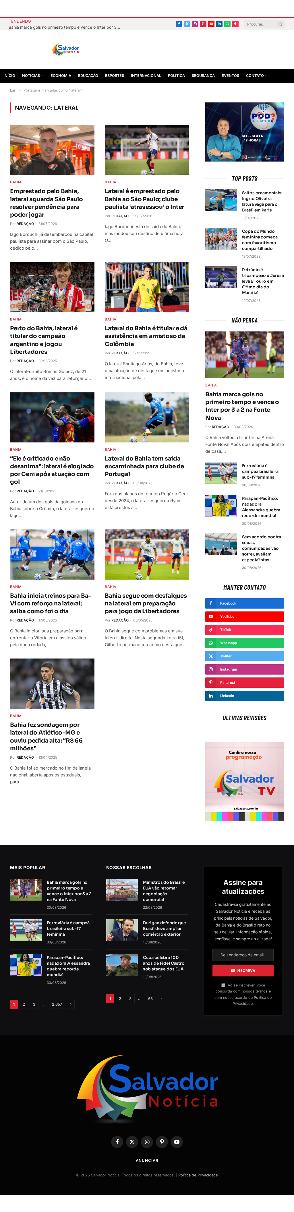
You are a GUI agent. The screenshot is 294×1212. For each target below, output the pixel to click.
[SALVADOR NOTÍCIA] (79, 50)
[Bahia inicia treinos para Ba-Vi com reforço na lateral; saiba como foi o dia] (52, 554)
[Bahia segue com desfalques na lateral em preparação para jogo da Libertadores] (147, 554)
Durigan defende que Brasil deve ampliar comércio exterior (164, 928)
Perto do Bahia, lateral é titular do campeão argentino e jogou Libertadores (44, 340)
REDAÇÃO (25, 224)
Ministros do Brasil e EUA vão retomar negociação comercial (164, 891)
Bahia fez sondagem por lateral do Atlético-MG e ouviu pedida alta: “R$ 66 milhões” (46, 736)
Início (9, 75)
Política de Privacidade (198, 1175)
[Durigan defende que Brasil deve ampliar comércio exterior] (122, 930)
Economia (61, 75)
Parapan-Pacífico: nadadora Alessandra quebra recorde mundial (261, 507)
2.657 (57, 1004)
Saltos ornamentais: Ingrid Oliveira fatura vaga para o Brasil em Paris (262, 201)
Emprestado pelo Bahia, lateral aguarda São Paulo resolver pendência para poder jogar (46, 203)
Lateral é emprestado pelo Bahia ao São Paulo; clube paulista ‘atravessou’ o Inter (144, 199)
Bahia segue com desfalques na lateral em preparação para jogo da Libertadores (146, 603)
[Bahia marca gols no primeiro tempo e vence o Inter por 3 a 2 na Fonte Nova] (244, 354)
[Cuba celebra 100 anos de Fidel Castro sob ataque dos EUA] (122, 965)
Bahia (16, 182)
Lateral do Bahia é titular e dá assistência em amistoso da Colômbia (146, 336)
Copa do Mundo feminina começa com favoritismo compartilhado (260, 240)
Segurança (203, 75)
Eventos (230, 75)
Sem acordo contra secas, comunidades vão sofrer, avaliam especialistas (261, 548)
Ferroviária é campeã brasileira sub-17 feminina (260, 471)
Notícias (31, 75)
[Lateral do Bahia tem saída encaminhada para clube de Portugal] (147, 417)
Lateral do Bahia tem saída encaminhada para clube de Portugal (144, 466)
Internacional (146, 75)
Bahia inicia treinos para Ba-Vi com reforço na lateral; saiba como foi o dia (50, 603)
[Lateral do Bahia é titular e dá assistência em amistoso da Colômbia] (147, 287)
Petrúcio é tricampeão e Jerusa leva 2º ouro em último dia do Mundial (263, 281)
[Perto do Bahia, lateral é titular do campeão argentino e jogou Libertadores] (52, 287)
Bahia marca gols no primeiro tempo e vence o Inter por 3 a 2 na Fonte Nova (66, 27)
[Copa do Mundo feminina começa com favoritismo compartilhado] (221, 239)
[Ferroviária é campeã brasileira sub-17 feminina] (221, 473)
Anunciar (147, 1160)
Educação (88, 75)
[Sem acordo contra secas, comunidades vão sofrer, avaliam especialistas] (221, 544)
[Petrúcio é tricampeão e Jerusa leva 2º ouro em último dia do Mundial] (221, 277)
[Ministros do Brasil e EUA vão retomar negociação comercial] (122, 890)
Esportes (114, 75)
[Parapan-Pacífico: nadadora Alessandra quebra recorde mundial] (221, 506)
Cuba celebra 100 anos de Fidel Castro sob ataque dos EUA (164, 963)
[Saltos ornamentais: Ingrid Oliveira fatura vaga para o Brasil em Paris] (221, 200)
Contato (255, 75)
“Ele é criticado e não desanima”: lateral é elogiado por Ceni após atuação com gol (52, 470)
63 (150, 998)
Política (176, 75)
